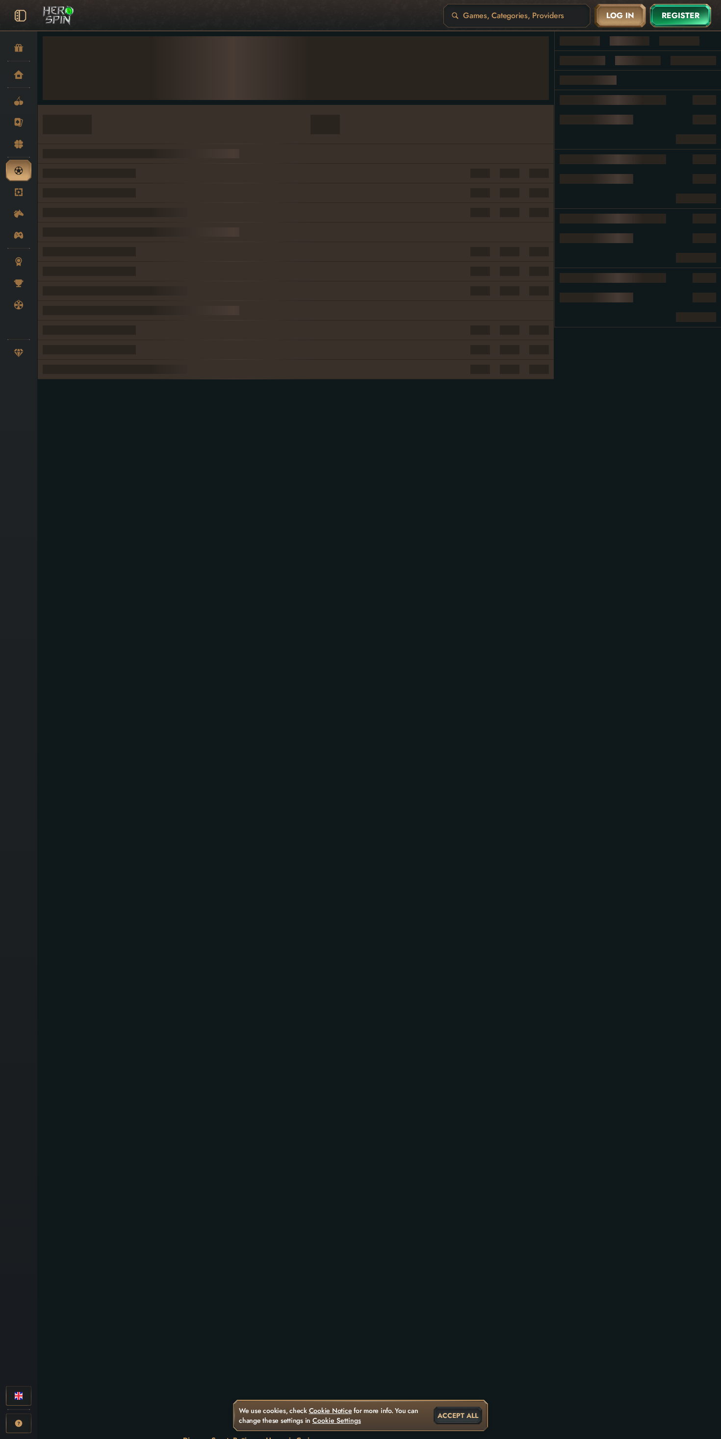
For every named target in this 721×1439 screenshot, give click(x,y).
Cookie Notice (330, 1410)
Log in (620, 15)
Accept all (458, 1415)
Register (680, 15)
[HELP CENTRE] (18, 1423)
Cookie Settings (336, 1420)
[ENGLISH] (18, 1396)
